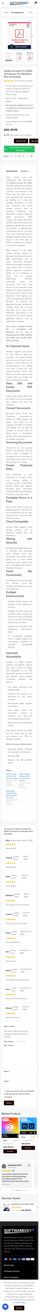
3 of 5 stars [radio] (21, 1041)
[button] (6, 36)
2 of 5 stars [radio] (19, 1041)
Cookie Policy (20, 1302)
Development (8, 1144)
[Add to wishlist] (17, 1119)
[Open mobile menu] (3, 3)
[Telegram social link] (31, 156)
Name (7, 1071)
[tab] (12, 171)
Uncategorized (17, 12)
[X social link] (15, 156)
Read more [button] (15, 1184)
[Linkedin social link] (23, 156)
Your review (9, 1045)
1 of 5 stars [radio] (17, 1041)
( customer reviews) (23, 81)
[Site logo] (19, 3)
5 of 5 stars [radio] (25, 1041)
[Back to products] (30, 12)
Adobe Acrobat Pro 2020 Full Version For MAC (12, 776)
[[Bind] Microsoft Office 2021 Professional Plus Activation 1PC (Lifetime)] (6, 1207)
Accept (19, 1308)
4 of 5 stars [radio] (23, 1041)
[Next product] (33, 12)
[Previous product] (27, 12)
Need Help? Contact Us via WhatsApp (20, 148)
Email (7, 1081)
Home (6, 12)
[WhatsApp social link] (27, 156)
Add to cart (21, 141)
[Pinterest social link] (19, 156)
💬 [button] (5, 1306)
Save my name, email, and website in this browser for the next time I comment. (19, 1094)
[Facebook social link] (11, 156)
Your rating (9, 1041)
